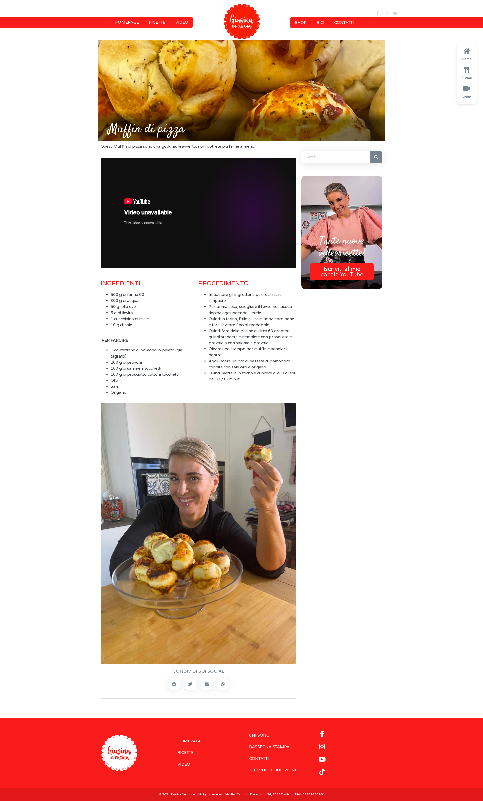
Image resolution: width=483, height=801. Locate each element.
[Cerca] (376, 157)
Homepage (127, 22)
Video (181, 22)
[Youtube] (395, 13)
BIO (320, 22)
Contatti (344, 22)
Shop (301, 22)
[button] (174, 684)
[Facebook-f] (377, 13)
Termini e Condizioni (272, 770)
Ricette (157, 22)
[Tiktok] (322, 771)
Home (466, 59)
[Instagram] (386, 13)
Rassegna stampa (269, 746)
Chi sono (259, 735)
